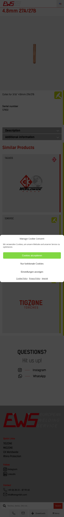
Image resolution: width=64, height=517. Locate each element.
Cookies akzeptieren (32, 255)
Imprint (45, 278)
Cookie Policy (22, 278)
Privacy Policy (34, 278)
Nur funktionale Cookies (32, 263)
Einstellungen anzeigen (32, 272)
